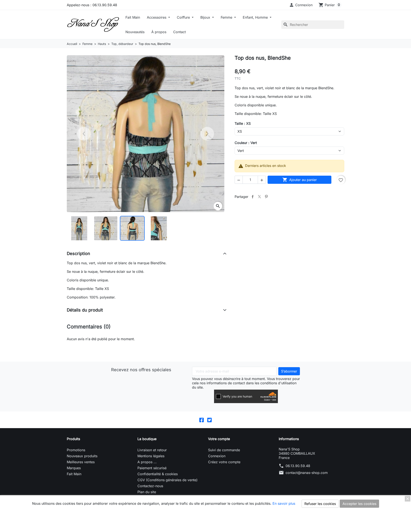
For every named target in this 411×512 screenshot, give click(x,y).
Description (78, 253)
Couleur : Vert (246, 143)
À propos (158, 32)
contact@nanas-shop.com (307, 472)
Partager (252, 196)
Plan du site (146, 492)
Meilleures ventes (81, 462)
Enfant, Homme (256, 17)
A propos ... (147, 462)
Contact (179, 32)
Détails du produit (85, 310)
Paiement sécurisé (152, 468)
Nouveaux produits (82, 456)
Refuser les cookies (320, 504)
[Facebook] (201, 420)
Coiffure (184, 17)
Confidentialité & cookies (157, 474)
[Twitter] (209, 420)
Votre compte (219, 439)
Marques (74, 468)
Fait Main (132, 17)
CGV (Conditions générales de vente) (167, 480)
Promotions (76, 450)
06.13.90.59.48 (298, 466)
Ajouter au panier (299, 179)
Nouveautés (134, 32)
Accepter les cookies (359, 504)
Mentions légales (150, 456)
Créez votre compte (224, 462)
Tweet (259, 196)
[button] (300, 5)
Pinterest (266, 196)
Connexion (216, 456)
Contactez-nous (150, 486)
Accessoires (157, 17)
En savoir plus (284, 503)
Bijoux (205, 17)
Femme (227, 17)
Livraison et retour (152, 450)
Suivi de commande (224, 450)
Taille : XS (243, 123)
